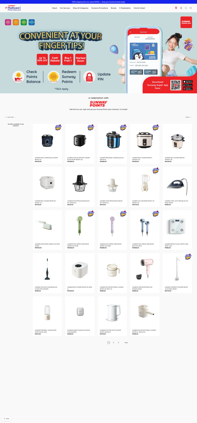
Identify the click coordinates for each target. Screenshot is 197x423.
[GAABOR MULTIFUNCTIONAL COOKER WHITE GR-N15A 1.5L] (112, 269)
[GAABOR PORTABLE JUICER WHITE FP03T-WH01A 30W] (47, 312)
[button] (54, 8)
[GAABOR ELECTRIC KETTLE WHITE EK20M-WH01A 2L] (112, 312)
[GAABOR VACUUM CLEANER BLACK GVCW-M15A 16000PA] (47, 269)
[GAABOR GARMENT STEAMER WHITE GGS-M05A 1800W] (177, 269)
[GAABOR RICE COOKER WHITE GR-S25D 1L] (79, 269)
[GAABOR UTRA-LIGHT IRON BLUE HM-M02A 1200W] (177, 183)
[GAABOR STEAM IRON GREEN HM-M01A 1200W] (47, 226)
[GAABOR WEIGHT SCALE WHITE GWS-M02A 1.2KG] (177, 226)
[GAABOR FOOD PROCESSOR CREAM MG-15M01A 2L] (112, 183)
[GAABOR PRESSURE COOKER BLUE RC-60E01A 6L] (112, 140)
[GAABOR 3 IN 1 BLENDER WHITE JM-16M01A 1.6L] (144, 183)
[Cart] (190, 8)
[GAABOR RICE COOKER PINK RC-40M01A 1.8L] (177, 140)
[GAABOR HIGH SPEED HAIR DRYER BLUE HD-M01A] (144, 226)
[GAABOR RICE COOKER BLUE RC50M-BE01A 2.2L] (47, 140)
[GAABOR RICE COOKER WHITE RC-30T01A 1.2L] (47, 183)
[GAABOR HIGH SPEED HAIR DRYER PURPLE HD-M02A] (112, 226)
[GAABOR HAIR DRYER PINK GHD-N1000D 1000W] (144, 269)
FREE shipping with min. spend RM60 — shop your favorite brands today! (98, 2)
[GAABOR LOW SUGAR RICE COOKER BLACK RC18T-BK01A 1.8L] (79, 140)
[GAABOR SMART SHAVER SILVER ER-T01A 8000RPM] (79, 312)
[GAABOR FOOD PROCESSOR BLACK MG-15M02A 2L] (79, 183)
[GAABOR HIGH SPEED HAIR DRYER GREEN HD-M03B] (79, 226)
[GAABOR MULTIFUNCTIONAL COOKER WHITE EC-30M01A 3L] (144, 312)
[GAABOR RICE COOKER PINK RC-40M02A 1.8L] (144, 140)
